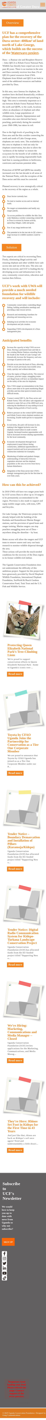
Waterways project (24, 53)
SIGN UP (8, 1242)
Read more (15, 673)
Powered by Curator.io (24, 1403)
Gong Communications (11, 1415)
